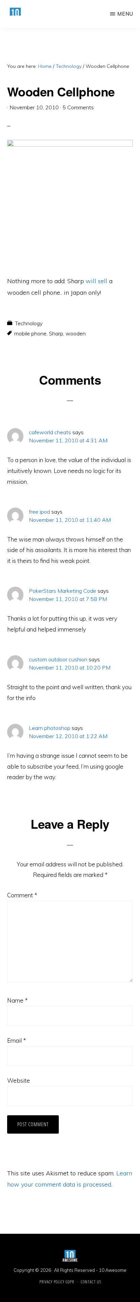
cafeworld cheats (50, 432)
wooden (76, 333)
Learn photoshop (49, 728)
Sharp (56, 333)
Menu (125, 14)
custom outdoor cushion (58, 659)
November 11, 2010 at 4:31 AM (68, 440)
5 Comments (78, 107)
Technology (28, 323)
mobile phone (30, 333)
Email (16, 1040)
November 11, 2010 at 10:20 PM (69, 667)
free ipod (39, 511)
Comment (22, 895)
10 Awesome (112, 1270)
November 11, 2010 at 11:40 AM (70, 519)
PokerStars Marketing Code (62, 590)
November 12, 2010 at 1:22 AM (68, 736)
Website (18, 1080)
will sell (96, 281)
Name (17, 1000)
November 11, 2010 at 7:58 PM (68, 598)
